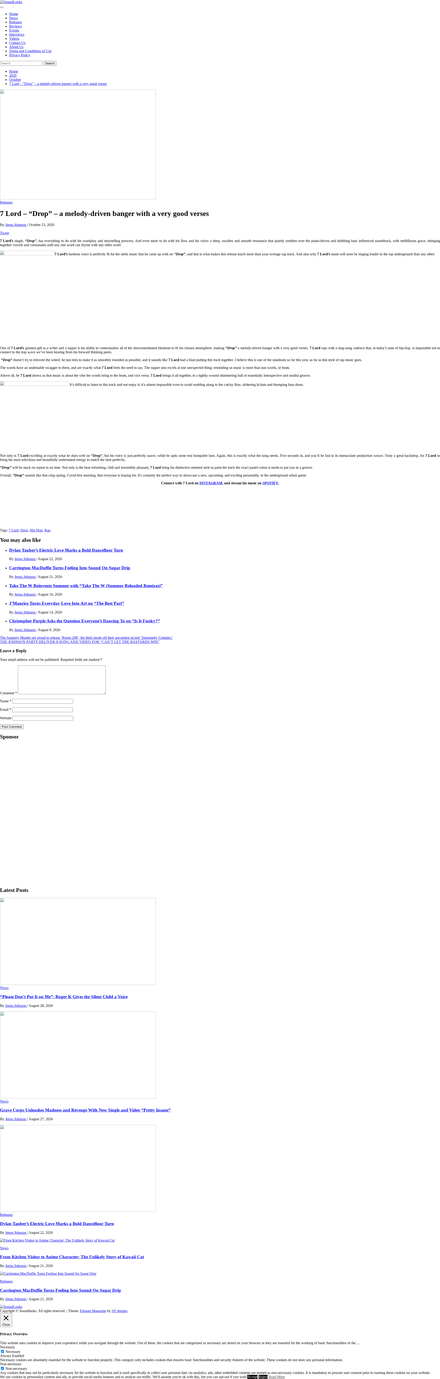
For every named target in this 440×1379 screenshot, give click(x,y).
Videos (14, 39)
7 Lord (14, 530)
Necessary (13, 1352)
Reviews (15, 26)
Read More (277, 1377)
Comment (8, 693)
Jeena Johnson (16, 225)
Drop (24, 530)
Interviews (16, 34)
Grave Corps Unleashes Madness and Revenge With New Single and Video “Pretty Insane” (85, 1110)
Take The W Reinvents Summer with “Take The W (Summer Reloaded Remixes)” (86, 585)
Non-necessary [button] (11, 1364)
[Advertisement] (34, 813)
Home (13, 14)
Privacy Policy (19, 55)
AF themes (119, 1311)
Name (5, 701)
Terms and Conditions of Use (30, 51)
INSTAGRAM (210, 483)
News (13, 18)
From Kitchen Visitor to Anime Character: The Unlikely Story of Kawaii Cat (72, 1256)
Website (5, 718)
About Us (16, 47)
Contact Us (17, 43)
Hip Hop (36, 530)
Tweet (4, 233)
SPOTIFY (270, 483)
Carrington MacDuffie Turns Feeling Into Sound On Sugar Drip (69, 567)
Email (5, 709)
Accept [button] (252, 1377)
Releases (15, 22)
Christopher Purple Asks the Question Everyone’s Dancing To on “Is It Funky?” (84, 621)
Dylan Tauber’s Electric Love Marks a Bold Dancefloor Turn (66, 550)
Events (14, 30)
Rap (47, 530)
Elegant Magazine (93, 1311)
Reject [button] (263, 1377)
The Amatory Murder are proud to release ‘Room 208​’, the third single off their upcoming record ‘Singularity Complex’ (86, 638)
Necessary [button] (7, 1347)
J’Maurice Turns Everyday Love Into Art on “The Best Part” (66, 603)
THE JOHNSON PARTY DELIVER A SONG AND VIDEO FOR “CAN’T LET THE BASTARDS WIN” (80, 642)
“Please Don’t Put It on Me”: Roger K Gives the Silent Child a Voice (64, 996)
